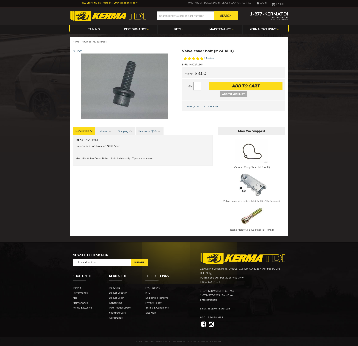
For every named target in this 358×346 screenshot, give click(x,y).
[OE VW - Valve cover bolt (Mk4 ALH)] (124, 86)
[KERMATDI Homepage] (108, 16)
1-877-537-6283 (210, 295)
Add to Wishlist (233, 94)
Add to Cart (246, 86)
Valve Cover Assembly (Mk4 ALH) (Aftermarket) (251, 201)
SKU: (185, 64)
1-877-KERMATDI (210, 291)
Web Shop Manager (211, 341)
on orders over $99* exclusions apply (109, 2)
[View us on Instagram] (211, 324)
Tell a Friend (210, 106)
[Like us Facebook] (203, 324)
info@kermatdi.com (219, 308)
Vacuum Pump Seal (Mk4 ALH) (252, 167)
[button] (197, 15)
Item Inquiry (192, 106)
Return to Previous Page (94, 41)
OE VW (77, 51)
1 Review (209, 58)
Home (76, 41)
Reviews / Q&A (148, 131)
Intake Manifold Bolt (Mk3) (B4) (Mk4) (252, 230)
